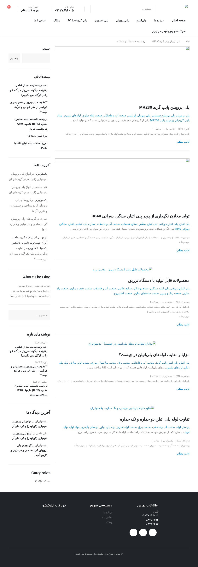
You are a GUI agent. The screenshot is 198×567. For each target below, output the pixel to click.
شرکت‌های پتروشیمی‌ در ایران (169, 31)
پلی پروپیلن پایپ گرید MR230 (164, 107)
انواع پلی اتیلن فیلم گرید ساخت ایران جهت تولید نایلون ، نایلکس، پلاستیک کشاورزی (29, 243)
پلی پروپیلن (182, 115)
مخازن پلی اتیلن (87, 223)
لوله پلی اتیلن (91, 381)
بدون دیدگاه (71, 134)
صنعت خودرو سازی (81, 288)
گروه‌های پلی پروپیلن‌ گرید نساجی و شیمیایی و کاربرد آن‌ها (28, 205)
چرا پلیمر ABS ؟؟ (37, 135)
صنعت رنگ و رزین (170, 293)
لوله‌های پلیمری (72, 115)
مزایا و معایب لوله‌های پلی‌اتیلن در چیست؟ (154, 354)
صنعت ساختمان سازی (146, 293)
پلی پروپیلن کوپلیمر (139, 115)
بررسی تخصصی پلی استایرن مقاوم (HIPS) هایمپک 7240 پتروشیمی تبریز (31, 123)
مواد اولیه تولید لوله (96, 445)
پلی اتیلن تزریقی (179, 288)
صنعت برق (124, 362)
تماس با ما (39, 20)
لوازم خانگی (154, 312)
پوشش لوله (182, 427)
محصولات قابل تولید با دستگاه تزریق (158, 280)
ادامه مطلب (183, 141)
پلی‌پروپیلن (122, 20)
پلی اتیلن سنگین (148, 223)
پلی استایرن (101, 20)
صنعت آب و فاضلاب (115, 115)
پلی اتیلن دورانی (168, 223)
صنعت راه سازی (90, 307)
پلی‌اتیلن (141, 20)
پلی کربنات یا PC (77, 20)
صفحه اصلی (179, 20)
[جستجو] (96, 9)
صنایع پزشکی (141, 288)
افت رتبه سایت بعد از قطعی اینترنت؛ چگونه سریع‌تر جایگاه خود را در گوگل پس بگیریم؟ (28, 90)
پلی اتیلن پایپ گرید (167, 362)
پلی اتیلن (184, 223)
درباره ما (159, 20)
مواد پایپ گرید (86, 134)
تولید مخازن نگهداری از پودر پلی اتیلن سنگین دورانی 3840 (140, 216)
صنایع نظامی (125, 288)
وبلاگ (57, 20)
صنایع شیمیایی (129, 223)
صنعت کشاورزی (123, 293)
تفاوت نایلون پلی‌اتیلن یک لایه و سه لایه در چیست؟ (28, 253)
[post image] (122, 72)
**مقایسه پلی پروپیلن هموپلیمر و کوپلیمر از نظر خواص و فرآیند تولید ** (29, 107)
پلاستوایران (169, 129)
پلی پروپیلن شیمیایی (163, 115)
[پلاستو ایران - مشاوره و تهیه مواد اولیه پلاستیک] (175, 9)
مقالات (158, 129)
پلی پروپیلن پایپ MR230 (164, 120)
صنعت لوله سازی (92, 115)
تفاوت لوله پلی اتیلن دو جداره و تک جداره (154, 419)
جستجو (46, 48)
